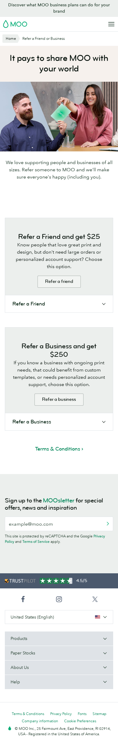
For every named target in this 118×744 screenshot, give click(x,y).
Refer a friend (59, 281)
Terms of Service (36, 541)
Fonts (82, 713)
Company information (40, 721)
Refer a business (59, 399)
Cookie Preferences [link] (80, 721)
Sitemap (100, 713)
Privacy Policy (61, 713)
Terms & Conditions (28, 713)
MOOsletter (58, 500)
